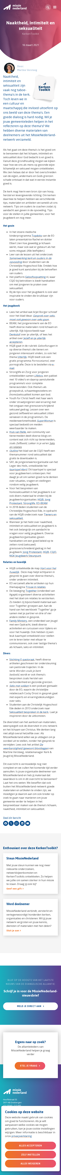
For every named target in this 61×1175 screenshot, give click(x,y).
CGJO (53, 552)
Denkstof (14, 334)
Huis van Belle (17, 432)
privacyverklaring (21, 1136)
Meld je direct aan (29, 1006)
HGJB (41, 499)
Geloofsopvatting (35, 277)
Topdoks (37, 235)
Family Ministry (18, 621)
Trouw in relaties (36, 587)
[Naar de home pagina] (15, 7)
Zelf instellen (30, 1154)
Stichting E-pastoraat (21, 659)
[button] (48, 7)
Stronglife (29, 503)
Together (31, 591)
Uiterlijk (22, 357)
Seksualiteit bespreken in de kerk (28, 712)
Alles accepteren (30, 1145)
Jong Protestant (32, 552)
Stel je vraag (28, 1066)
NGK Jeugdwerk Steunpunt (25, 555)
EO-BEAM (42, 503)
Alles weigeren (30, 1163)
